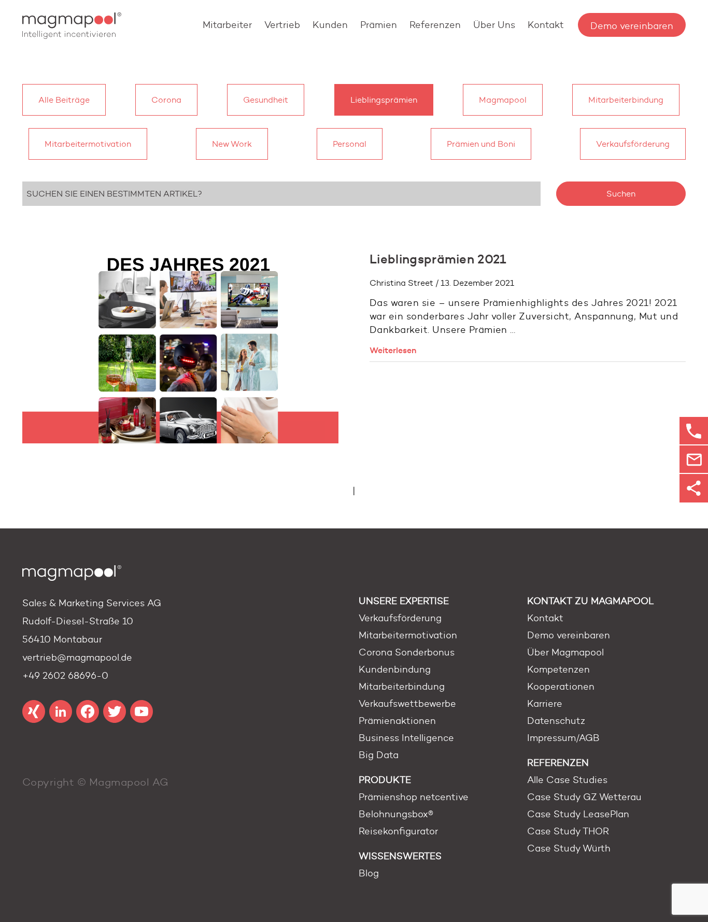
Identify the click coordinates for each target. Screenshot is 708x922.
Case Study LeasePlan (578, 814)
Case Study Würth (569, 848)
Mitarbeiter (227, 25)
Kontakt (546, 25)
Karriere (544, 703)
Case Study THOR (568, 831)
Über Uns (494, 25)
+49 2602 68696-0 (65, 675)
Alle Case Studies (567, 780)
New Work (232, 144)
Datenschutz (556, 721)
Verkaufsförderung (633, 144)
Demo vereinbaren (631, 26)
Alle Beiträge (64, 100)
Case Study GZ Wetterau (584, 797)
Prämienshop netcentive (414, 797)
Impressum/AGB (563, 738)
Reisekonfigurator (398, 831)
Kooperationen (560, 686)
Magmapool (503, 100)
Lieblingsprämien (383, 100)
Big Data (379, 755)
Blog (369, 873)
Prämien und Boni (481, 144)
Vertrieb (282, 25)
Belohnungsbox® (396, 814)
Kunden (330, 25)
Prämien (378, 25)
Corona (166, 100)
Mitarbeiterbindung (625, 100)
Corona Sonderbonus (407, 652)
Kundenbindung (395, 669)
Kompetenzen (558, 669)
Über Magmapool (565, 652)
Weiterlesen (393, 350)
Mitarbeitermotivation (88, 144)
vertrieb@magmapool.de (77, 657)
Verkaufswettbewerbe (407, 703)
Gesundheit (265, 100)
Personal (349, 144)
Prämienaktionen (397, 721)
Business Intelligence (406, 738)
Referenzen (435, 25)
